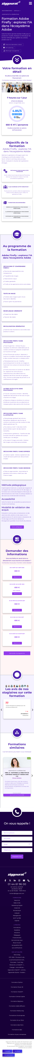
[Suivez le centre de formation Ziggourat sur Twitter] (10, 880)
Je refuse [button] (17, 1051)
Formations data (17, 1029)
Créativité (17, 908)
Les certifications (17, 948)
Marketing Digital (17, 905)
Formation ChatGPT (17, 992)
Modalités (17, 930)
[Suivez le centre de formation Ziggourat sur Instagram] (19, 880)
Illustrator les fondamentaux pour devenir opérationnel (17, 212)
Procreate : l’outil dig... (17, 962)
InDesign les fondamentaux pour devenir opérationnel (17, 208)
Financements (17, 937)
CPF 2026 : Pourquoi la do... (17, 957)
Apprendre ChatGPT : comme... (17, 970)
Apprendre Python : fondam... (17, 972)
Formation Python (17, 982)
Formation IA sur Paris (17, 1020)
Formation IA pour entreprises (17, 1034)
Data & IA (17, 900)
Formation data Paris (17, 1025)
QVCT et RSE (17, 918)
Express (17, 920)
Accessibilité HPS (17, 945)
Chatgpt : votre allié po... (17, 967)
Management (17, 915)
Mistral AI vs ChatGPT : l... (17, 965)
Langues (16, 913)
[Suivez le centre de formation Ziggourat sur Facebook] (5, 880)
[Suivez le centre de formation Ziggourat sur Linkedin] (14, 880)
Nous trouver (17, 942)
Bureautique (17, 910)
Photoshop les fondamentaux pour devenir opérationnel (17, 217)
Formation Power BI (17, 987)
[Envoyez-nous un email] (24, 880)
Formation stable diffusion (17, 1006)
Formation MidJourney (17, 1010)
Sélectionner (17, 577)
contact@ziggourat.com (16, 893)
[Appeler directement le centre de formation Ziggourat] (28, 880)
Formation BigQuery (17, 1001)
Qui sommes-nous (17, 940)
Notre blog (17, 954)
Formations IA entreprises (17, 1015)
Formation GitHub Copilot (17, 996)
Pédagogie (17, 935)
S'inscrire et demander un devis (13, 44)
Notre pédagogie (17, 527)
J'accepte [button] (7, 1051)
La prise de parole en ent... (17, 960)
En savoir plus (8, 1055)
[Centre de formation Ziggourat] (17, 3)
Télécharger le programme (12, 50)
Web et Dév (17, 903)
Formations (17, 927)
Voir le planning (9, 47)
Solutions (17, 932)
